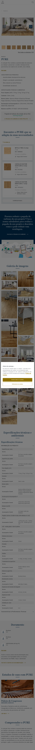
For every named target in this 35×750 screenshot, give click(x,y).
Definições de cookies (17, 384)
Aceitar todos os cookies (17, 379)
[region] (17, 375)
